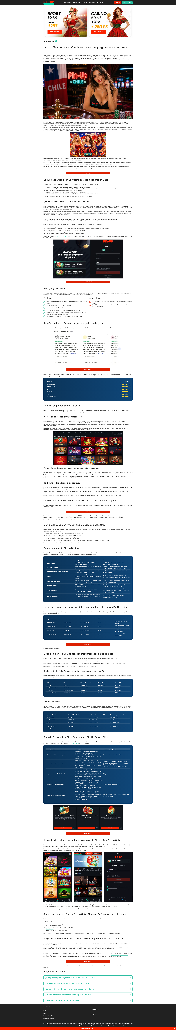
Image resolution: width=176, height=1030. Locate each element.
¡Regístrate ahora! (88, 173)
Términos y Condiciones (97, 1012)
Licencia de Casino (96, 1009)
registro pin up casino (62, 236)
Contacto (93, 1014)
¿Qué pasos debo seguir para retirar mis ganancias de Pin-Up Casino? (69, 989)
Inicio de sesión (127, 2)
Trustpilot (73, 328)
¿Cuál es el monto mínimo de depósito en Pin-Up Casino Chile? (67, 983)
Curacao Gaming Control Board (119, 955)
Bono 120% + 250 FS (88, 1028)
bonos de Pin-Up (74, 743)
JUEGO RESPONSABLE (48, 1018)
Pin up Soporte (49, 929)
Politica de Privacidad (48, 1015)
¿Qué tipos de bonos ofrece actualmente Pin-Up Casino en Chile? (68, 995)
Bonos (44, 1013)
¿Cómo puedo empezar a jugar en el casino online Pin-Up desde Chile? (70, 978)
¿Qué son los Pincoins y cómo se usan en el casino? (63, 1000)
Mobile (44, 1010)
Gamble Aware (95, 1007)
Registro (118, 2)
